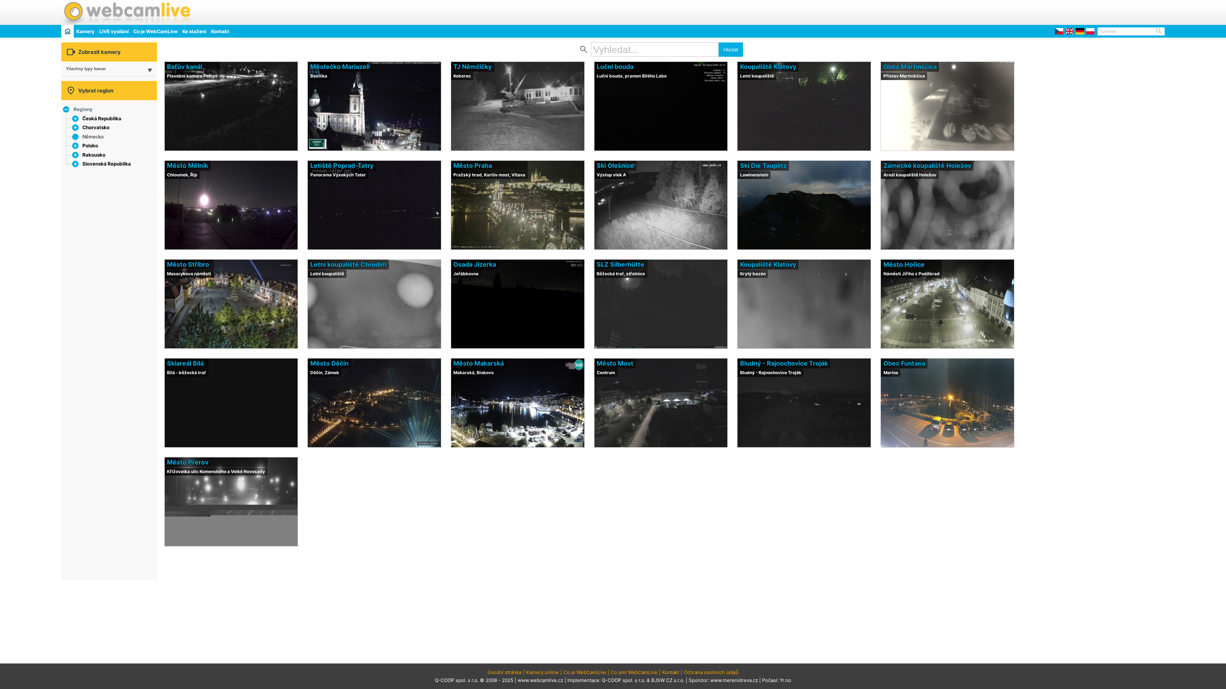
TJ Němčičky (472, 66)
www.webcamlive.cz (540, 680)
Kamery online (542, 672)
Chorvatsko (96, 127)
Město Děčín (329, 363)
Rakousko (93, 155)
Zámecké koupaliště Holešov (927, 165)
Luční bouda (615, 66)
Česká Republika (101, 118)
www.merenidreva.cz (734, 680)
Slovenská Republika (106, 164)
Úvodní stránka (504, 672)
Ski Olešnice (615, 165)
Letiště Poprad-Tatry (342, 165)
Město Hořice (904, 264)
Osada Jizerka (474, 264)
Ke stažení (194, 31)
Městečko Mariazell (340, 66)
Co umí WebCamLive (634, 672)
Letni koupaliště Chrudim (348, 264)
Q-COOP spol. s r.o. (624, 680)
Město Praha (472, 165)
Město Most (615, 363)
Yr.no (785, 680)
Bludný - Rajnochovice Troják (784, 363)
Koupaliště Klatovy (768, 66)
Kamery (85, 31)
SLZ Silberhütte (620, 264)
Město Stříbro (188, 264)
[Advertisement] (1090, 11)
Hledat (730, 50)
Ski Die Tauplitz (763, 165)
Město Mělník (187, 165)
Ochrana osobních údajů (711, 672)
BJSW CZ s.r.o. (668, 680)
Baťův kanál (184, 66)
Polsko (90, 146)
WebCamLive (126, 12)
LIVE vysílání (114, 31)
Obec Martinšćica (910, 66)
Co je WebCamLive (155, 31)
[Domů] (67, 31)
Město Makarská (478, 363)
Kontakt (220, 31)
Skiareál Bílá (185, 363)
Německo (93, 137)
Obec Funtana (904, 363)
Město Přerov (187, 462)
